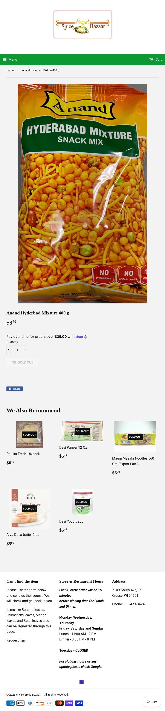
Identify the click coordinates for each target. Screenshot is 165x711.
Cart (158, 59)
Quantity (12, 342)
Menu (13, 59)
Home (10, 70)
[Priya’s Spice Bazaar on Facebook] (81, 682)
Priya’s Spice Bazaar (28, 694)
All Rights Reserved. (56, 694)
